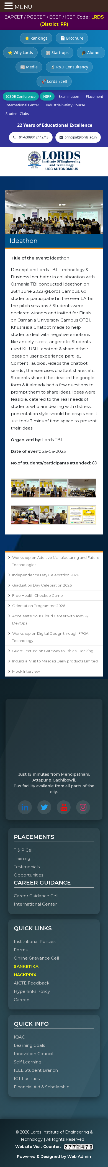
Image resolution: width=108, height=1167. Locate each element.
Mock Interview (26, 671)
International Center (22, 104)
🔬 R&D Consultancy (69, 67)
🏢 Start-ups (57, 52)
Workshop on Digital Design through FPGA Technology (50, 637)
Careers (22, 999)
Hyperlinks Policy (32, 991)
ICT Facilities (27, 1078)
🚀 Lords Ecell (54, 81)
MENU (23, 7)
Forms (20, 949)
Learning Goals (29, 1045)
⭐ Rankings (36, 38)
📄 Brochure (71, 38)
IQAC (19, 1037)
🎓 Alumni (91, 52)
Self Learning (27, 1062)
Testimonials (27, 866)
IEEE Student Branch (36, 1070)
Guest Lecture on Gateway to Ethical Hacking (52, 651)
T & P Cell (24, 850)
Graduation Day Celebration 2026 (42, 585)
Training (22, 858)
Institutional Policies (34, 941)
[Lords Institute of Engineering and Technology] (54, 160)
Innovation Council (33, 1053)
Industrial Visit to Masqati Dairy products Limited (55, 661)
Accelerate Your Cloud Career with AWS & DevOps (50, 619)
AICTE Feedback (31, 983)
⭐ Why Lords (20, 52)
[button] (9, 6)
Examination (68, 96)
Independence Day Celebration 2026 (45, 575)
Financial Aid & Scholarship (42, 1086)
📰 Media (29, 67)
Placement (94, 96)
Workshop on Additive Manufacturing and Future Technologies (55, 561)
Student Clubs (17, 113)
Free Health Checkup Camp (37, 595)
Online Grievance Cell (36, 958)
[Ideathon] (54, 212)
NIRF (47, 96)
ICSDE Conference (20, 96)
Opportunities (28, 875)
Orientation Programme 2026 (38, 605)
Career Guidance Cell (36, 895)
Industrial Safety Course (65, 104)
